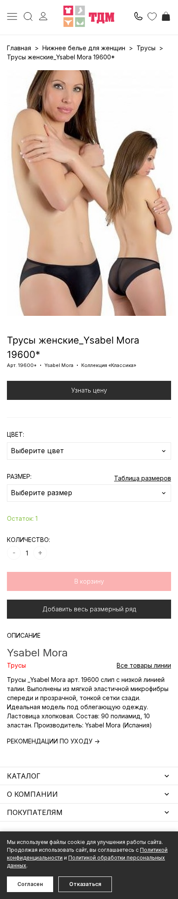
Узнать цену (89, 390)
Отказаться (85, 884)
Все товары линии (144, 665)
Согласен (30, 884)
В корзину (89, 581)
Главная (19, 47)
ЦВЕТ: (15, 434)
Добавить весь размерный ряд (89, 609)
